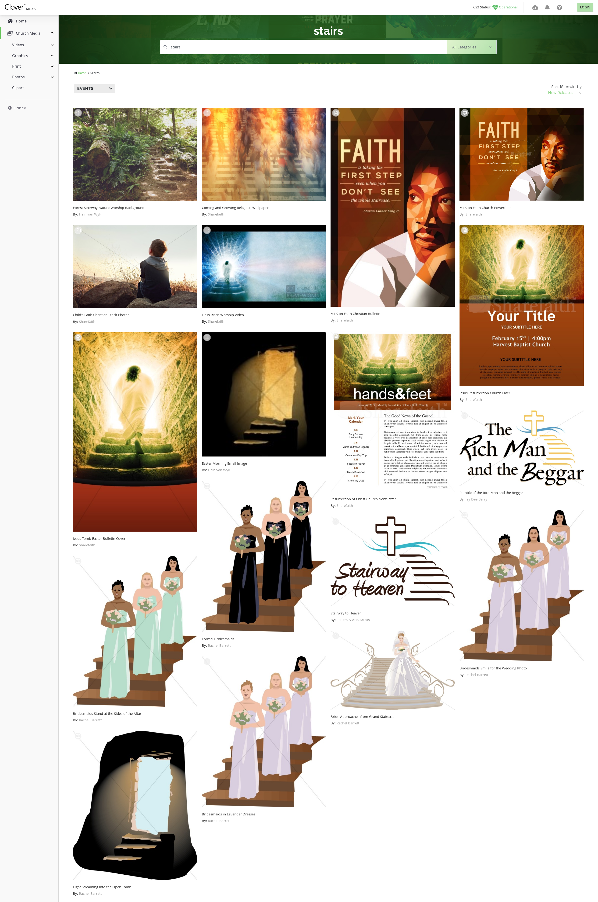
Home (82, 73)
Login (585, 7)
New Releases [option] (560, 93)
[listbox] (565, 92)
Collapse (20, 108)
